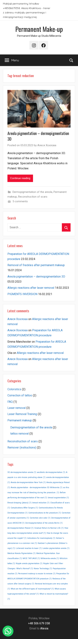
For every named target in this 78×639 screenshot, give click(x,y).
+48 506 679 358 (39, 623)
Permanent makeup (19, 420)
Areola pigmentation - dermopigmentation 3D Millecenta (36, 487)
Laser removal (16, 408)
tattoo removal (19, 433)
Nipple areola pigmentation (29, 563)
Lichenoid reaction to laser (29, 548)
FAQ (10, 401)
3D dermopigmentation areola (21, 472)
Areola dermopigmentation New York (28, 482)
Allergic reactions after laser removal (30, 287)
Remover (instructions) (21, 447)
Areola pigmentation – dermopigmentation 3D (38, 136)
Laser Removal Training (22, 414)
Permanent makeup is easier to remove (37, 573)
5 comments (20, 201)
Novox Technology (43, 568)
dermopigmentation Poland (20, 528)
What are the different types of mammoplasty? (32, 589)
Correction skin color (40, 518)
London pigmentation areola (55, 548)
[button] (8, 631)
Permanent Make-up (39, 29)
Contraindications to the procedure (44, 513)
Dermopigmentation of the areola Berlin (44, 523)
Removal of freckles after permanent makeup (36, 265)
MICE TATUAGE (31, 558)
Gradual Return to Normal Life (49, 528)
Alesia (44, 628)
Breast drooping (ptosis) (19, 503)
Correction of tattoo (19, 395)
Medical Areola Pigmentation (21, 553)
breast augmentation (58, 497)
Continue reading (20, 178)
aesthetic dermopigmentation (51, 472)
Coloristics (14, 389)
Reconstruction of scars (32, 196)
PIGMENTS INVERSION (22, 294)
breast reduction (41, 503)
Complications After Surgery (24, 508)
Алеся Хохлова (46, 145)
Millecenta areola (50, 558)
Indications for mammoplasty (41, 538)
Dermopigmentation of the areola (32, 192)
